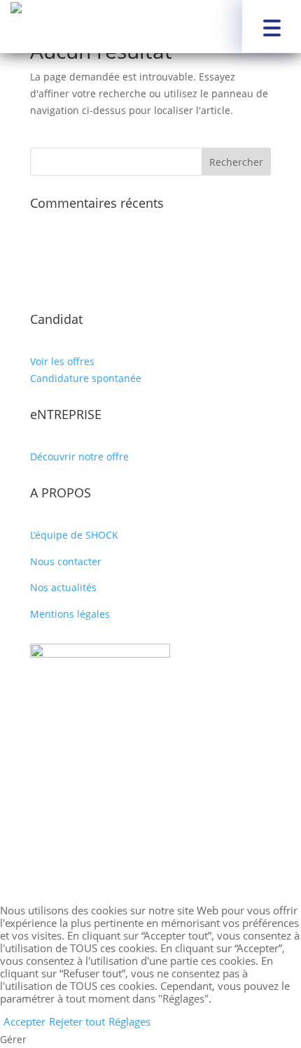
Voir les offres (62, 361)
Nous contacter (66, 561)
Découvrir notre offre (79, 456)
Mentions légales (70, 614)
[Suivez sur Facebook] (122, 831)
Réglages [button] (129, 1021)
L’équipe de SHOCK (74, 534)
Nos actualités (63, 587)
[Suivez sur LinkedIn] (150, 831)
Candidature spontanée (85, 378)
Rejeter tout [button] (77, 1021)
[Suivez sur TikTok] (178, 831)
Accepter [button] (25, 1021)
